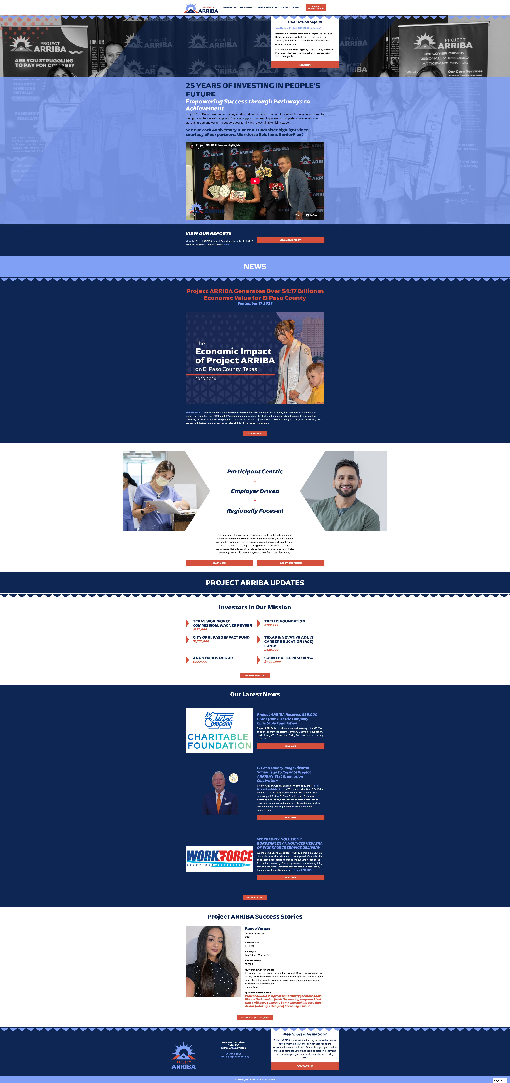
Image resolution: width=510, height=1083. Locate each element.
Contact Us (305, 1066)
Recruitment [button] (247, 7)
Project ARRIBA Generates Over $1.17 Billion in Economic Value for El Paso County (255, 294)
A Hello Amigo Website (266, 1079)
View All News (255, 433)
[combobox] (500, 1080)
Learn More (219, 563)
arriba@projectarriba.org (233, 1056)
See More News (255, 897)
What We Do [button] (229, 7)
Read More (290, 746)
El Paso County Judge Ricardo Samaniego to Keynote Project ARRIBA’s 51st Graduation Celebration (284, 774)
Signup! (305, 64)
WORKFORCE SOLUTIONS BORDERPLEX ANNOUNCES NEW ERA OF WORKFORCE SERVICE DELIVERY (290, 843)
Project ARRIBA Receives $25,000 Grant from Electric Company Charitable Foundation (287, 718)
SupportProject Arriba (316, 7)
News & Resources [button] (268, 7)
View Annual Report (290, 240)
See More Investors (255, 675)
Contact (296, 7)
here (226, 244)
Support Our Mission (291, 563)
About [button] (284, 7)
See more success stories (255, 1018)
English (498, 1080)
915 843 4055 (234, 1053)
